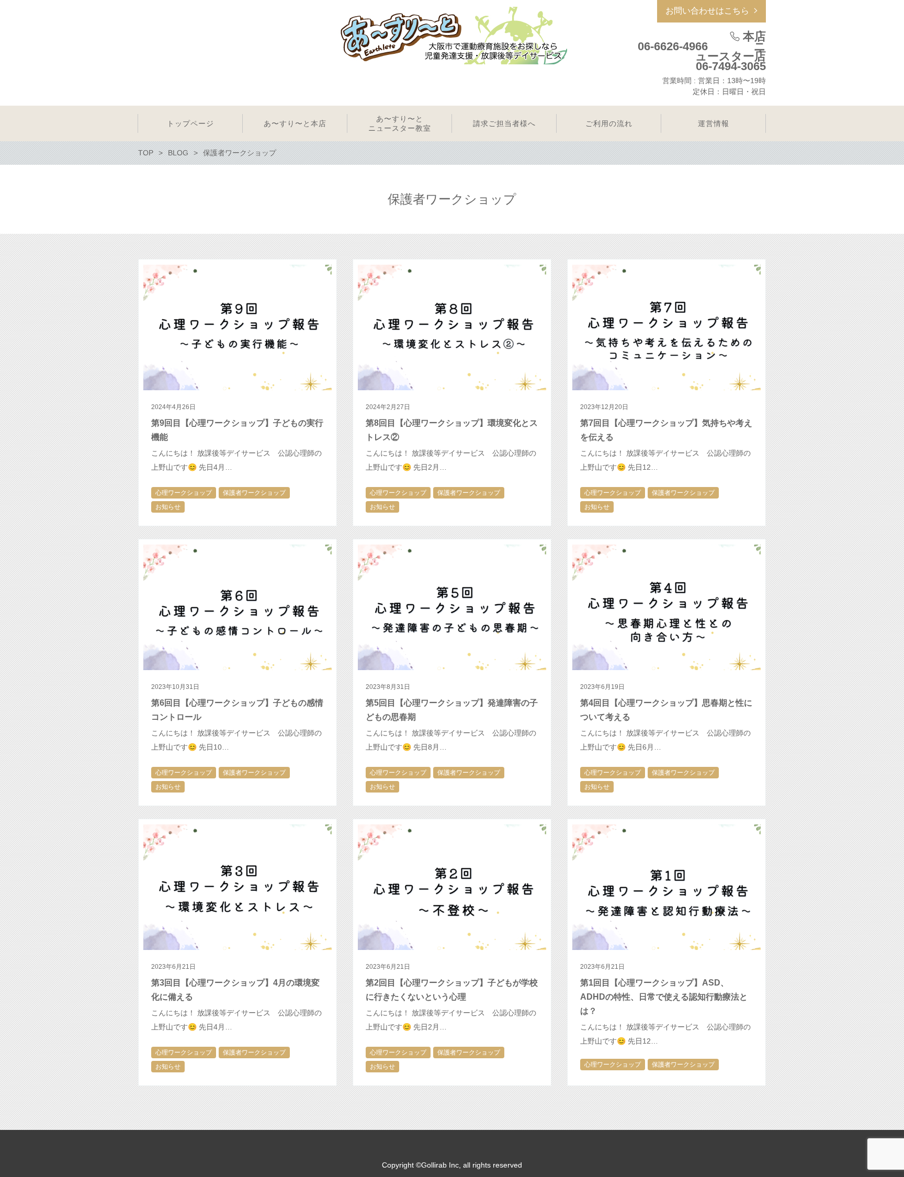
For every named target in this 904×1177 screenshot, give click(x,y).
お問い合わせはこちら (707, 10)
